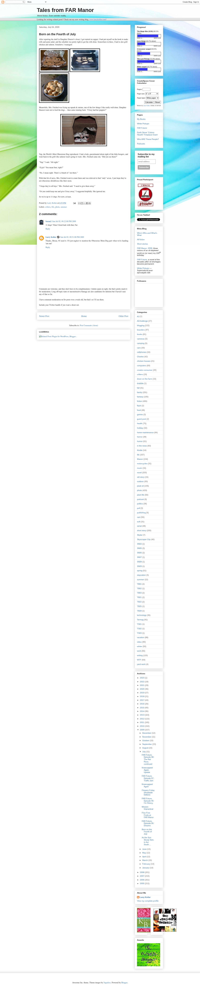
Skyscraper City (143, 539)
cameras (140, 339)
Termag (140, 620)
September (147, 744)
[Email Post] (74, 203)
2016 (142, 704)
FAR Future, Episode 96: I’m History (148, 800)
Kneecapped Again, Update (147, 770)
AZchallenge (142, 321)
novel (139, 472)
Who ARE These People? (148, 139)
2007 (142, 876)
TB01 (139, 584)
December (147, 733)
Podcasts (141, 144)
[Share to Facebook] (87, 203)
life (53, 207)
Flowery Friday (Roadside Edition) (148, 792)
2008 (142, 872)
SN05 (139, 548)
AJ (138, 316)
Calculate (149, 102)
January (146, 868)
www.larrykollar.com (97, 19)
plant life (140, 495)
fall (138, 388)
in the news (142, 446)
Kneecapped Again (147, 785)
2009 (142, 730)
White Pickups (143, 123)
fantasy (140, 397)
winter (139, 646)
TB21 (139, 597)
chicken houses (143, 361)
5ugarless (107, 982)
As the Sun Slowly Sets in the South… (148, 840)
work (139, 651)
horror (139, 437)
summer (64, 207)
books (139, 334)
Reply (48, 228)
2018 (142, 696)
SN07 (139, 557)
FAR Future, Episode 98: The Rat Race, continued (148, 759)
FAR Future (142, 128)
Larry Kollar (51, 237)
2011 (142, 722)
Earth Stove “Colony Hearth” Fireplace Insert (147, 133)
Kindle (139, 450)
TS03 (139, 633)
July (144, 752)
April (144, 856)
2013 (142, 715)
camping (140, 343)
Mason (140, 459)
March (145, 860)
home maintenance (145, 432)
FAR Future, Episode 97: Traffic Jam (148, 778)
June (144, 849)
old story (140, 477)
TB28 (139, 611)
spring (139, 570)
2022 (142, 682)
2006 (142, 880)
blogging (140, 325)
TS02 (139, 628)
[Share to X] (84, 203)
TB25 (139, 606)
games (140, 414)
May (144, 853)
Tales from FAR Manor (65, 10)
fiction (139, 401)
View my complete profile (148, 901)
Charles (140, 356)
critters (47, 207)
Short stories (142, 244)
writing (140, 655)
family (139, 392)
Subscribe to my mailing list (146, 155)
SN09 (139, 566)
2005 (142, 883)
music (139, 468)
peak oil (140, 486)
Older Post (123, 316)
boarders (141, 330)
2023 (142, 678)
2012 (142, 719)
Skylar (139, 535)
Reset (157, 102)
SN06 (139, 553)
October (146, 740)
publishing (141, 513)
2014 (142, 711)
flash (139, 406)
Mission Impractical (147, 808)
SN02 (139, 544)
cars (139, 348)
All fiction (141, 239)
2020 (142, 689)
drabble (140, 383)
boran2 (48, 221)
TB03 (139, 593)
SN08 (139, 562)
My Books (141, 119)
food (139, 410)
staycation (141, 575)
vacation (140, 637)
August (145, 748)
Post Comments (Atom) (89, 325)
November (147, 737)
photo (57, 207)
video (139, 642)
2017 (142, 700)
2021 (142, 685)
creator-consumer (144, 370)
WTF (139, 660)
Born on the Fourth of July (147, 831)
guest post (141, 419)
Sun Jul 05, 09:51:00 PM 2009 (72, 237)
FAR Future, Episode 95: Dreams (148, 823)
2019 (142, 693)
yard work (141, 664)
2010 (142, 726)
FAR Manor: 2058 (144, 248)
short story (141, 530)
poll (138, 508)
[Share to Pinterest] (89, 203)
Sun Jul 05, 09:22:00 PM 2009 (64, 221)
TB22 (139, 602)
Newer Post (44, 316)
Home (84, 316)
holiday (140, 428)
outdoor (140, 481)
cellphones (141, 352)
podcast (140, 499)
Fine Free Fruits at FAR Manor (148, 815)
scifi (138, 522)
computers (141, 365)
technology (141, 615)
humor (140, 441)
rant (138, 517)
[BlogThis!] (82, 203)
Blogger (124, 982)
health (139, 423)
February (146, 864)
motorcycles (142, 463)
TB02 (139, 588)
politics (140, 504)
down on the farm (144, 379)
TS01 (139, 624)
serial (139, 526)
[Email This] (79, 203)
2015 (142, 707)
